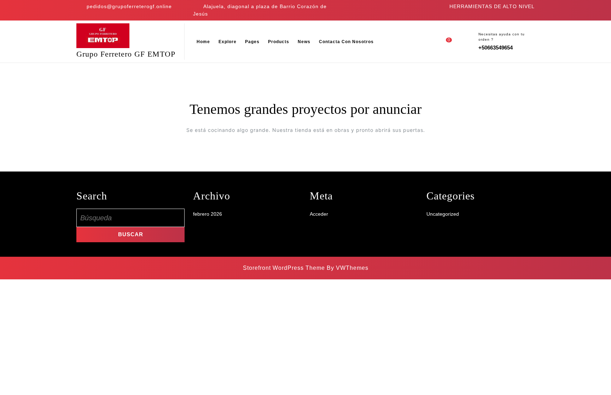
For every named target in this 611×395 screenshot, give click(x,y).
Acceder (319, 214)
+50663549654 (495, 48)
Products (278, 41)
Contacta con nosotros (346, 41)
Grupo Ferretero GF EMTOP (125, 54)
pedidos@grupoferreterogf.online (129, 6)
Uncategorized (442, 214)
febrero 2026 (207, 214)
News (304, 41)
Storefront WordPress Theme (284, 268)
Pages (252, 41)
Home (203, 41)
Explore (228, 41)
